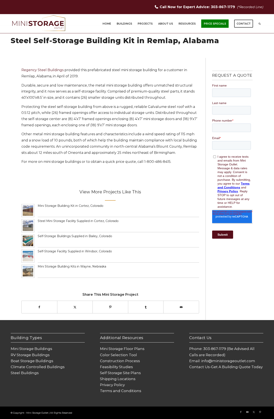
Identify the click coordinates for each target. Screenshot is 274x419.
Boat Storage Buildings (32, 361)
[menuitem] (107, 23)
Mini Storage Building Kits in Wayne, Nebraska (72, 266)
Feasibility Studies (116, 367)
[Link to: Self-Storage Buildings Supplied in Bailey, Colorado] (28, 241)
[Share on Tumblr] (146, 307)
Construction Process (120, 361)
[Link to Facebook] (241, 412)
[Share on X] (75, 307)
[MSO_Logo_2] (39, 23)
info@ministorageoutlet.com (228, 361)
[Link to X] (253, 412)
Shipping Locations (118, 379)
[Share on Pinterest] (110, 307)
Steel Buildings (25, 373)
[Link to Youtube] (247, 412)
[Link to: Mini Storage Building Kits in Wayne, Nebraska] (28, 271)
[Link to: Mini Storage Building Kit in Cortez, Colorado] (28, 210)
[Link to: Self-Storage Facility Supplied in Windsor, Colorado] (28, 256)
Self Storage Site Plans (120, 373)
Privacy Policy (112, 385)
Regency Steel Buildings (42, 70)
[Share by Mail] (181, 307)
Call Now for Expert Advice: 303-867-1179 (198, 7)
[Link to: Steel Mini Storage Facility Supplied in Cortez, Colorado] (28, 226)
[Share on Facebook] (39, 307)
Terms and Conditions (120, 391)
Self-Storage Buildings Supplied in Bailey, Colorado (75, 236)
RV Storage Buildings (30, 355)
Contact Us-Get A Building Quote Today (226, 367)
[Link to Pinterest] (260, 412)
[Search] (259, 23)
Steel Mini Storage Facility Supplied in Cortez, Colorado (78, 221)
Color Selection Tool (118, 355)
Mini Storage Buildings (31, 349)
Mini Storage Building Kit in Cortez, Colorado (70, 206)
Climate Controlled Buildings (38, 367)
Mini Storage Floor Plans (122, 349)
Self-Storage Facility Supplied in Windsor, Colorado (75, 251)
